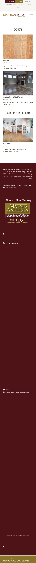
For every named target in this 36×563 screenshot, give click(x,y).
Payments (28, 4)
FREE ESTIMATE (10, 1)
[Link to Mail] (31, 557)
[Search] (26, 15)
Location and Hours (11, 4)
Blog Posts (19, 1)
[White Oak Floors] (18, 130)
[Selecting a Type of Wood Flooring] (18, 83)
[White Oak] (18, 47)
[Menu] (30, 15)
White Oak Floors (8, 144)
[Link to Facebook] (29, 557)
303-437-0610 (12, 188)
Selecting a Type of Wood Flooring (13, 97)
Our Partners (27, 1)
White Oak (6, 61)
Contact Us (21, 4)
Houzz (5, 547)
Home (18, 7)
